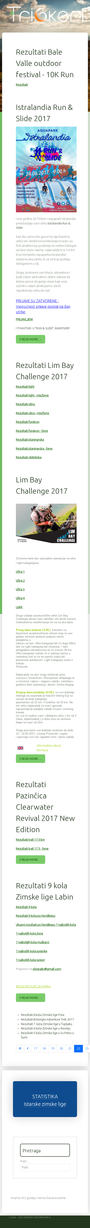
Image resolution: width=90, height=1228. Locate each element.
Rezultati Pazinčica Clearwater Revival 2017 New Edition (45, 807)
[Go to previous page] (27, 1048)
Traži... (24, 1161)
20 (61, 1048)
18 (44, 1048)
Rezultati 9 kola (26, 907)
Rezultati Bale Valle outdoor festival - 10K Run (45, 63)
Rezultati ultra (25, 404)
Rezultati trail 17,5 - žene (32, 848)
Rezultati (22, 84)
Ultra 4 (20, 598)
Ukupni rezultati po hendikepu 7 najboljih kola (46, 924)
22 (78, 1048)
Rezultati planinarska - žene (34, 448)
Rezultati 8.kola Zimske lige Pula (42, 1015)
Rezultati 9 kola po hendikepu (35, 915)
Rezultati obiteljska (28, 457)
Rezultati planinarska (30, 439)
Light (19, 607)
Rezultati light (25, 386)
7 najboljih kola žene (29, 933)
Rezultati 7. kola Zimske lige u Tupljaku (46, 1024)
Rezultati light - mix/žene (32, 395)
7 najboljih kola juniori (30, 960)
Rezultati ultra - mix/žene (32, 413)
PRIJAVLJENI (24, 319)
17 (35, 1048)
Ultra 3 (20, 589)
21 (70, 1048)
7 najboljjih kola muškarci (32, 942)
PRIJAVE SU (25, 301)
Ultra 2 (20, 580)
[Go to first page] (20, 1048)
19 (52, 1048)
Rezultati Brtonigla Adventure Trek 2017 (47, 1019)
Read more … (31, 339)
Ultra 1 (20, 571)
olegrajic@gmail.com (47, 969)
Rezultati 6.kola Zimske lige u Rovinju (45, 1028)
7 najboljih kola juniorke (31, 951)
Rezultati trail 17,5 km (30, 839)
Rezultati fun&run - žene (32, 431)
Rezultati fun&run (27, 422)
